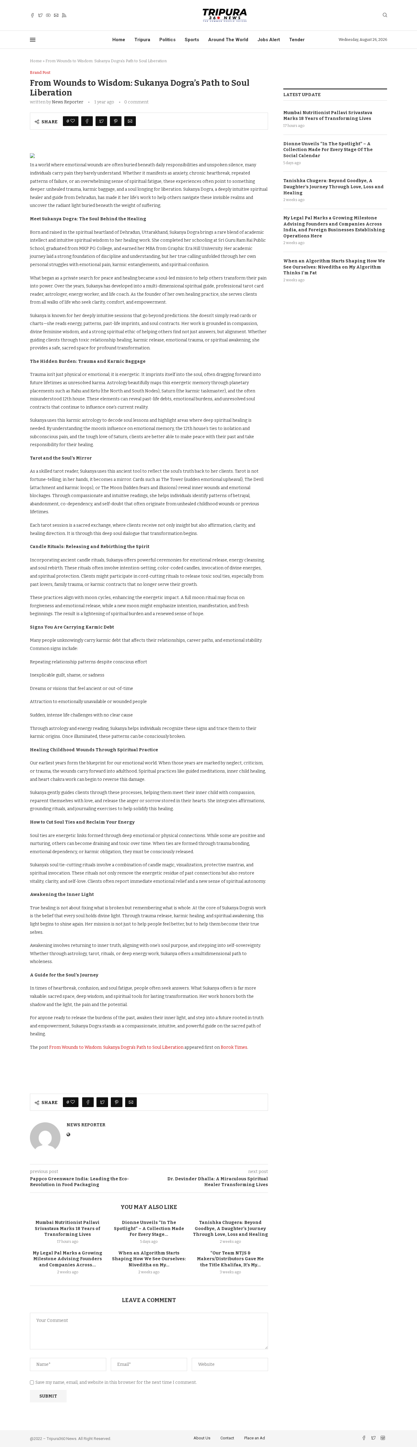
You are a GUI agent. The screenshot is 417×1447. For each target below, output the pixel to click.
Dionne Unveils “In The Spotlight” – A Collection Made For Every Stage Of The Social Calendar (328, 149)
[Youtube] (48, 15)
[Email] (56, 15)
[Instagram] (383, 1438)
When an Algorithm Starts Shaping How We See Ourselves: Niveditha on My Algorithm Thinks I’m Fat (334, 267)
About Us (202, 1438)
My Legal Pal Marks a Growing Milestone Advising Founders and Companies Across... (67, 1259)
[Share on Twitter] (101, 121)
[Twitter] (40, 15)
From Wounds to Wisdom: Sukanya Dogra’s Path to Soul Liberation (116, 1047)
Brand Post (40, 72)
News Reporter (67, 102)
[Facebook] (32, 15)
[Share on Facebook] (87, 121)
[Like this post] (73, 121)
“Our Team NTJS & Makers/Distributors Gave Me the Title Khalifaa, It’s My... (230, 1259)
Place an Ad (254, 1438)
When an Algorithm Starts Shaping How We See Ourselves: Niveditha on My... (149, 1259)
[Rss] (64, 15)
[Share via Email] (130, 121)
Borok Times (234, 1047)
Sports (192, 39)
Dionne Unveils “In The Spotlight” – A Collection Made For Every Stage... (149, 1228)
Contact (227, 1438)
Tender (297, 39)
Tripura (142, 39)
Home (118, 39)
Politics (167, 39)
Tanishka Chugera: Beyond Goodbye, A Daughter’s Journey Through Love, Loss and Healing (230, 1228)
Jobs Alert (268, 39)
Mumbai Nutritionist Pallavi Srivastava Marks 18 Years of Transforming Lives (67, 1228)
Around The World (228, 39)
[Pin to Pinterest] (115, 121)
